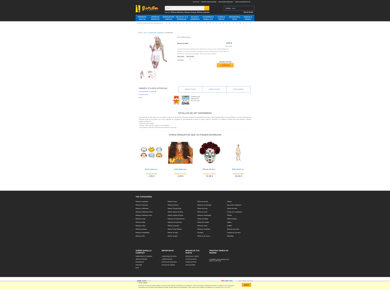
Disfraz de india (202, 212)
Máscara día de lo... (209, 169)
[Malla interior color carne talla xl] (238, 152)
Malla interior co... (238, 169)
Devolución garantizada (226, 1)
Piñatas (229, 215)
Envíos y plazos (190, 89)
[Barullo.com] (149, 9)
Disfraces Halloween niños (144, 212)
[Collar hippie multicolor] (180, 152)
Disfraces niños (140, 225)
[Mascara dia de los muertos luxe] (209, 152)
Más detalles (180, 56)
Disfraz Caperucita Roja (175, 212)
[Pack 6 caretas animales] (151, 152)
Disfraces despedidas (142, 232)
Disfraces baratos (141, 229)
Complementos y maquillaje (156, 32)
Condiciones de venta (169, 256)
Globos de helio (232, 208)
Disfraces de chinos (203, 236)
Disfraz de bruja (202, 208)
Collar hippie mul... (180, 169)
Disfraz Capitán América (175, 215)
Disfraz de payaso (173, 225)
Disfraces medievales (204, 215)
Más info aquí (195, 100)
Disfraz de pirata (202, 201)
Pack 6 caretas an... (151, 169)
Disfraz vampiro (173, 236)
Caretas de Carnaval (233, 232)
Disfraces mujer (141, 219)
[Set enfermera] (141, 74)
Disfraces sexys (202, 225)
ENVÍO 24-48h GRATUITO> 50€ (242, 1)
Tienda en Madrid (141, 259)
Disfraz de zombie (203, 222)
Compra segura (167, 259)
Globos (229, 201)
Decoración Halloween (234, 205)
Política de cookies (168, 265)
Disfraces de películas (175, 222)
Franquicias (140, 262)
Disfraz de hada (173, 232)
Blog (137, 267)
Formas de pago (214, 89)
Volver (140, 32)
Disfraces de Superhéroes (176, 219)
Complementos (143, 94)
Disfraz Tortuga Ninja (174, 208)
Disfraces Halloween (177, 12)
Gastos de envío (191, 259)
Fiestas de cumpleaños (234, 212)
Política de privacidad (169, 262)
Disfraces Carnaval (190, 12)
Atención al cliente (192, 256)
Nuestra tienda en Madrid (208, 1)
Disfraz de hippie (202, 219)
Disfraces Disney (173, 205)
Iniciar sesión (248, 12)
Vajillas (229, 222)
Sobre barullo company (144, 256)
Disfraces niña (140, 236)
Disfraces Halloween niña (144, 215)
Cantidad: (180, 60)
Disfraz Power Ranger (175, 229)
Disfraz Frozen (172, 201)
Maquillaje (230, 236)
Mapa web (139, 265)
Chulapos (200, 232)
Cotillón (229, 225)
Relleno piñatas (232, 219)
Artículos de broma (233, 229)
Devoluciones (238, 89)
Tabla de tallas (190, 56)
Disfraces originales (203, 12)
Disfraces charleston (203, 229)
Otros (140, 97)
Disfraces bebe (140, 222)
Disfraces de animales (204, 205)
